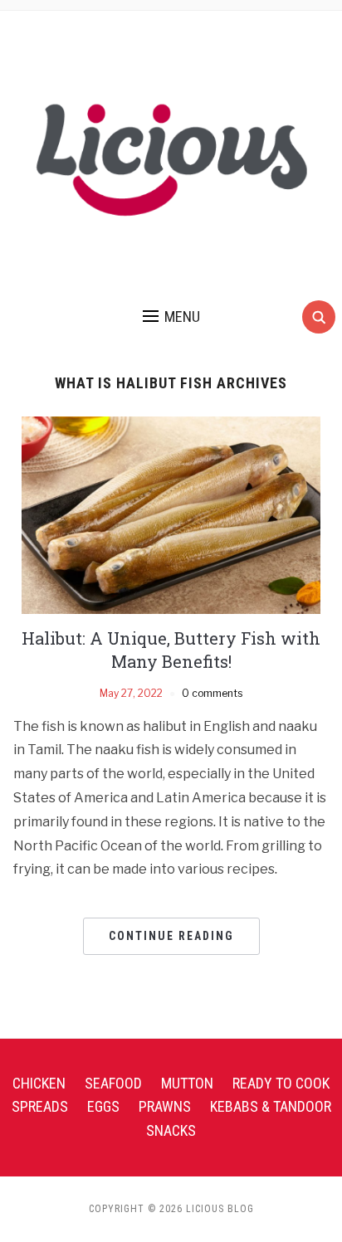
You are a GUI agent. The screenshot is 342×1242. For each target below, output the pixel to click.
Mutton (187, 1083)
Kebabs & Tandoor (270, 1106)
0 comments (212, 693)
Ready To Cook (281, 1083)
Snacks (171, 1130)
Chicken (39, 1083)
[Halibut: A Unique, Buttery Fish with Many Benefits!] (171, 514)
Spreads (40, 1106)
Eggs (103, 1106)
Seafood (113, 1083)
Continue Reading (171, 935)
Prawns (165, 1106)
